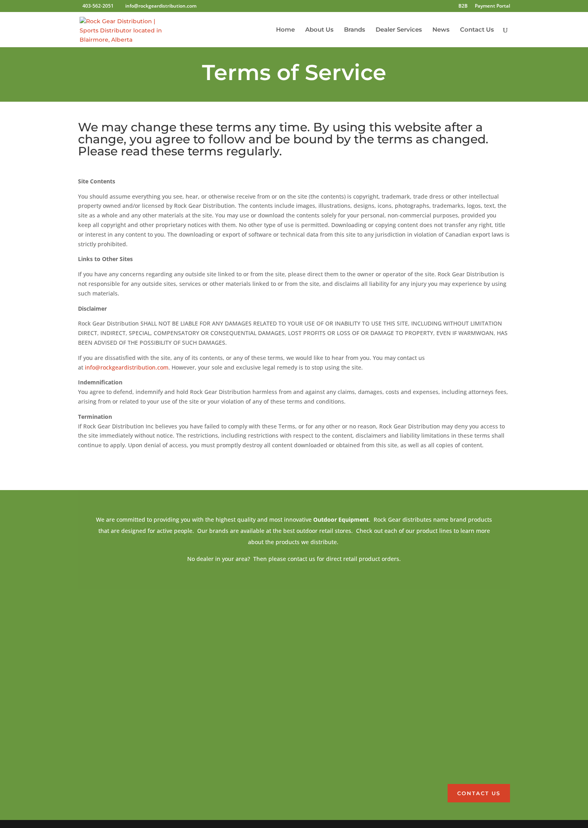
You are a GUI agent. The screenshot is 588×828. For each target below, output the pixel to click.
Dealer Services (399, 30)
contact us (478, 793)
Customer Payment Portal (448, 701)
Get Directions (322, 667)
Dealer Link (430, 717)
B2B (463, 6)
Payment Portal (492, 6)
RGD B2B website (437, 732)
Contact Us (477, 30)
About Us (319, 30)
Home (285, 30)
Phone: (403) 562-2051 (442, 655)
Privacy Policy (433, 762)
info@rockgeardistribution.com (126, 367)
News (441, 30)
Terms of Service (436, 747)
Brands (354, 30)
